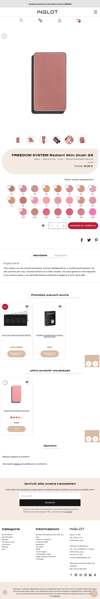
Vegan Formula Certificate (46, 557)
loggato (17, 464)
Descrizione (40, 255)
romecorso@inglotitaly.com (80, 557)
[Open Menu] (95, 12)
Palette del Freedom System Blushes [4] (16, 335)
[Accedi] (59, 20)
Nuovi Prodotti (7, 537)
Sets (3, 549)
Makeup (5, 547)
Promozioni (6, 544)
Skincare (5, 539)
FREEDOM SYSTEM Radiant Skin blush (16, 411)
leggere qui (56, 596)
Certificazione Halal (43, 554)
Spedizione (40, 544)
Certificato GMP (42, 542)
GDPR (38, 549)
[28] (16, 417)
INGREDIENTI (61, 255)
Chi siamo (39, 547)
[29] (19, 417)
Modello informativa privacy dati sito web (50, 536)
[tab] (50, 270)
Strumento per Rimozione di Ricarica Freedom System (49, 336)
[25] (11, 417)
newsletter (68, 512)
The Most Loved (8, 542)
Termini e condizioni (43, 539)
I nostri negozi (41, 552)
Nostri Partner (7, 535)
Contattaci (40, 559)
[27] (14, 417)
